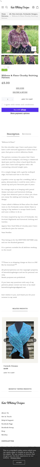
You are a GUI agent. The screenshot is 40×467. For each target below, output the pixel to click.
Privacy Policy (16, 458)
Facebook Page (7, 424)
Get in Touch (7, 416)
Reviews (26, 133)
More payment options (20, 113)
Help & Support (8, 420)
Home (4, 14)
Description (13, 133)
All (10, 14)
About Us (5, 413)
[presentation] (4, 67)
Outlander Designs (30, 14)
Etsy (3, 431)
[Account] (33, 7)
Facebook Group (8, 427)
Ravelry (4, 435)
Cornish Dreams (11, 366)
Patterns (5, 16)
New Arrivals (17, 14)
